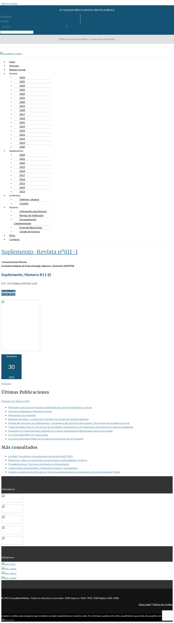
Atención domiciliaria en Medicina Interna (30, 411)
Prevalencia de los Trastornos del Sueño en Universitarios (38, 464)
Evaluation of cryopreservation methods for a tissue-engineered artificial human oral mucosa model (60, 430)
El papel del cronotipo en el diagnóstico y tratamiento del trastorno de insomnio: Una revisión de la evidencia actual (68, 423)
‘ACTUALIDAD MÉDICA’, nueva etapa (28, 434)
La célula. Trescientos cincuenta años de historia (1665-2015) (40, 456)
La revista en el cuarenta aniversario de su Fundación (45, 438)
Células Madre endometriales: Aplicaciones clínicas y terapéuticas (43, 468)
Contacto (14, 239)
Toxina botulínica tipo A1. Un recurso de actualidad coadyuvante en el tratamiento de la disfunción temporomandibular (70, 426)
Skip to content (9, 3)
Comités (24, 203)
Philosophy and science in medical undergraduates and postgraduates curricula (50, 407)
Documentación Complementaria (25, 221)
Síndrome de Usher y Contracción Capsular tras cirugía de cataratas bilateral (48, 419)
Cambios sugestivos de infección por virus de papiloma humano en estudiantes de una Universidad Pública (64, 471)
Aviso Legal (145, 604)
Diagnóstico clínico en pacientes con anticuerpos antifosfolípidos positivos (47, 460)
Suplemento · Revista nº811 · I (39, 251)
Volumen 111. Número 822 (15, 401)
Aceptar (10, 619)
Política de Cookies (162, 604)
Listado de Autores (30, 231)
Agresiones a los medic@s (22, 415)
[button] (8, 291)
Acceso (6, 26)
